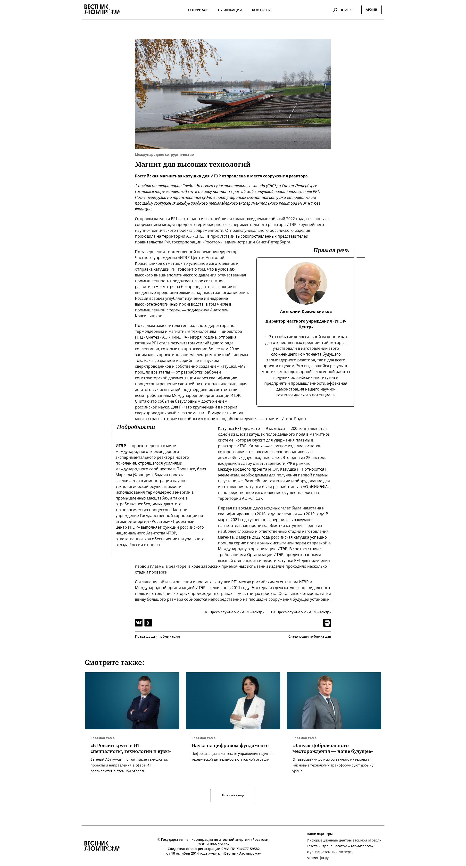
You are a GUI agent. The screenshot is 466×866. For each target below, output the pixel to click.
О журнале (198, 10)
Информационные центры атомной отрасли (344, 840)
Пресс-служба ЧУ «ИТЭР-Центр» (236, 612)
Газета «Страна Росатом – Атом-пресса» (340, 846)
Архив (371, 9)
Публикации (230, 10)
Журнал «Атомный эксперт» (330, 851)
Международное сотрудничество (164, 154)
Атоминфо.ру (318, 857)
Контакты (261, 10)
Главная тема (103, 738)
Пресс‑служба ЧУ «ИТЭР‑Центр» (303, 612)
